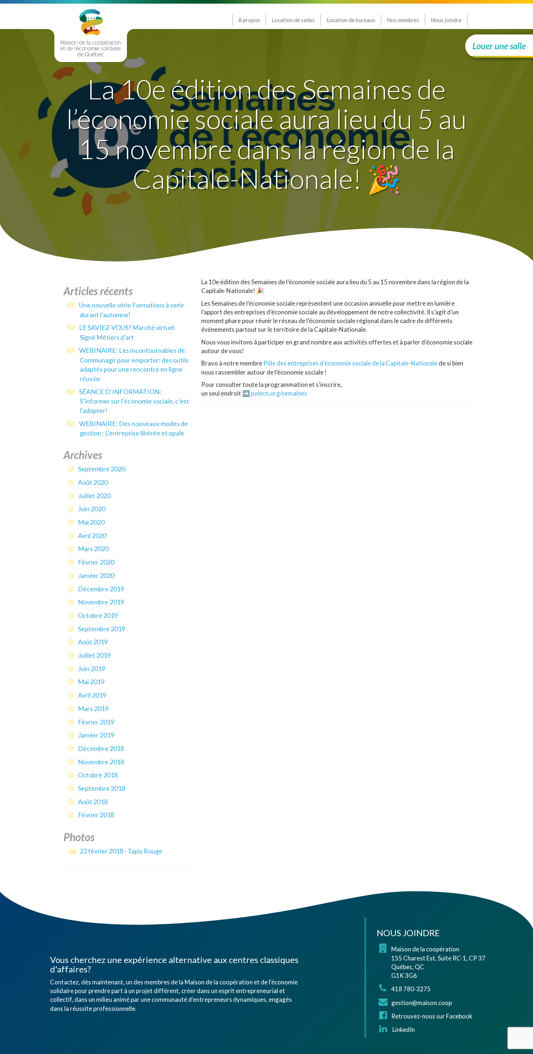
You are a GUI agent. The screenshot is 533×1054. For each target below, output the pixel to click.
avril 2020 (92, 536)
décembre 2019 (101, 589)
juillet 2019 (94, 655)
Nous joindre (446, 20)
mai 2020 (91, 522)
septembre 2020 (101, 469)
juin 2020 (91, 509)
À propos (249, 20)
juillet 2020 (94, 496)
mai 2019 (91, 682)
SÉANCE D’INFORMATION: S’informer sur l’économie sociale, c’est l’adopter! (134, 401)
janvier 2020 (96, 575)
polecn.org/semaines (279, 393)
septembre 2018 (101, 788)
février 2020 (96, 562)
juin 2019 (91, 669)
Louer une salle (499, 46)
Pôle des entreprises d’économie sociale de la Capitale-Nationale (350, 363)
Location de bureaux (350, 20)
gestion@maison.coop (421, 1003)
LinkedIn (403, 1029)
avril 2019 (92, 695)
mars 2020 (93, 549)
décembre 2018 (101, 748)
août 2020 (93, 482)
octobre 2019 (98, 615)
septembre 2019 (101, 629)
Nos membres (403, 20)
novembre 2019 (101, 602)
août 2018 (93, 802)
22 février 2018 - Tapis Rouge (121, 851)
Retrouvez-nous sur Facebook (431, 1016)
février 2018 (96, 815)
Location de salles (293, 20)
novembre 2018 (101, 762)
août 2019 (93, 642)
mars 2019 (93, 708)
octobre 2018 (98, 775)
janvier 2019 (96, 735)
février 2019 (96, 722)
